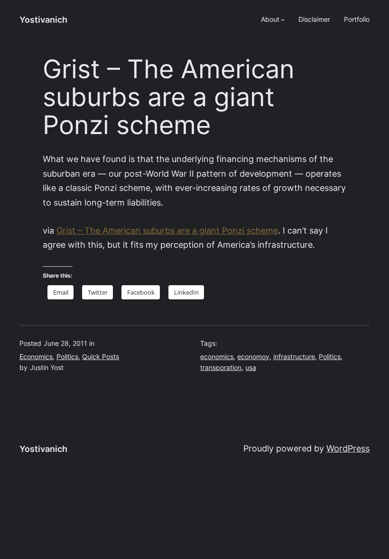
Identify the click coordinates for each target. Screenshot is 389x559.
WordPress (348, 448)
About (270, 19)
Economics (36, 357)
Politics (67, 357)
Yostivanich (43, 20)
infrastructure (294, 357)
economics (216, 357)
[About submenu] (283, 19)
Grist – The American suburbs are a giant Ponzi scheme (167, 230)
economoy (253, 357)
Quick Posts (100, 357)
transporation (220, 367)
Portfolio (357, 19)
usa (250, 367)
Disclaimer (314, 19)
